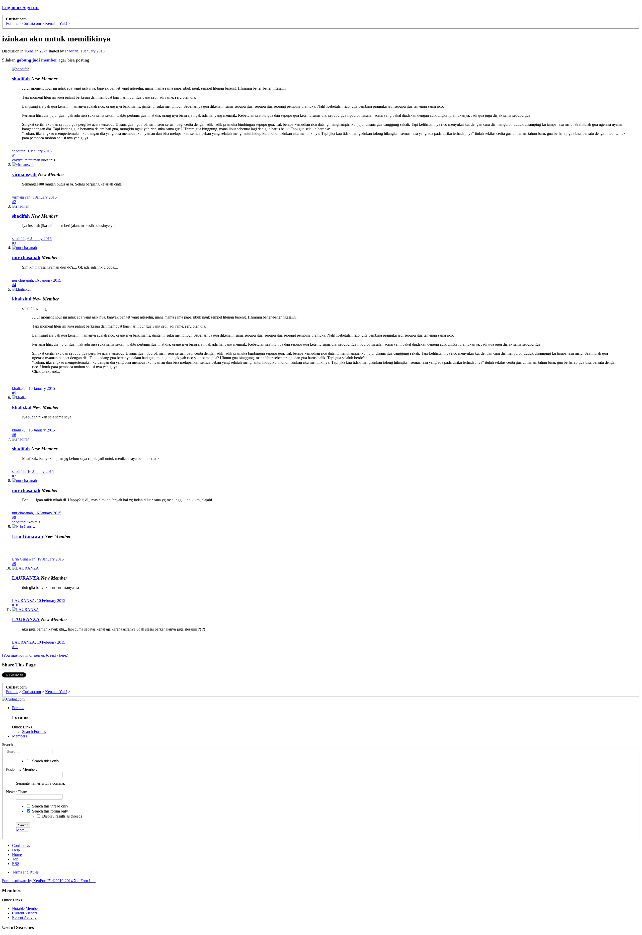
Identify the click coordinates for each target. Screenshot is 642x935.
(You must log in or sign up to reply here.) (35, 655)
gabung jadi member (37, 60)
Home (17, 854)
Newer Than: (16, 792)
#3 (14, 243)
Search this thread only (49, 806)
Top (15, 859)
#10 (15, 605)
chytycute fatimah (26, 160)
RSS (15, 863)
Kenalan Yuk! (36, 51)
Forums (18, 708)
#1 (14, 155)
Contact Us (21, 845)
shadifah (71, 51)
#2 (14, 202)
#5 (14, 393)
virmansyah (24, 174)
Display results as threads (61, 816)
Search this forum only (49, 811)
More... (22, 830)
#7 (14, 476)
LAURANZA (26, 578)
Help (16, 850)
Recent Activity (24, 917)
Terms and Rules (25, 872)
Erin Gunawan (27, 536)
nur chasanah (26, 257)
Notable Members (26, 908)
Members (19, 736)
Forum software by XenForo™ (49, 881)
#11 (15, 647)
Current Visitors (24, 913)
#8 (14, 517)
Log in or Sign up (20, 7)
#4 (14, 285)
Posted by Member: (21, 769)
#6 (14, 434)
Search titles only (45, 761)
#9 (14, 564)
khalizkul (21, 298)
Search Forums (34, 731)
